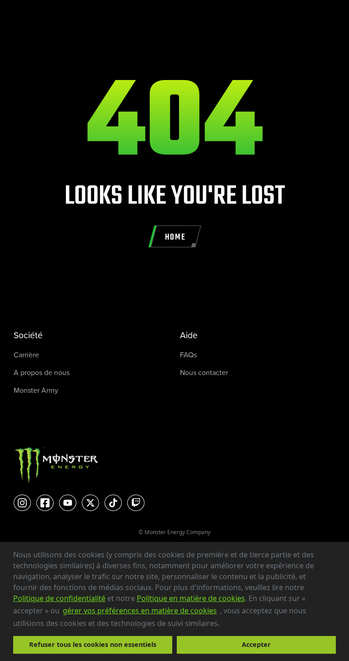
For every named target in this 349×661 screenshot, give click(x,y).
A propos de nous (42, 372)
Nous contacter (204, 372)
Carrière (26, 355)
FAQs (188, 355)
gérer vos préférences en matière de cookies (140, 611)
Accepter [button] (256, 644)
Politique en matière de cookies (191, 598)
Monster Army (36, 390)
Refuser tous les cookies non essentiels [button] (92, 644)
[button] (222, 624)
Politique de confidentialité (59, 598)
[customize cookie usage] (228, 625)
